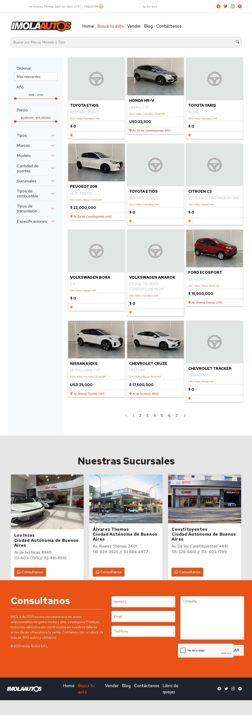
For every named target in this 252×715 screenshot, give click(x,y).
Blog (148, 26)
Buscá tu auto (110, 26)
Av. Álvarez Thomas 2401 (206, 302)
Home (88, 26)
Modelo (24, 155)
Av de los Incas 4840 (145, 393)
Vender (134, 26)
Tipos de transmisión (27, 208)
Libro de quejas (170, 689)
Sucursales (26, 181)
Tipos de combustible (27, 193)
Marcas (23, 145)
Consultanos (32, 572)
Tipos (22, 135)
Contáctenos (168, 26)
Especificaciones (32, 221)
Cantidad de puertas (28, 168)
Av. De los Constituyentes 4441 (151, 130)
